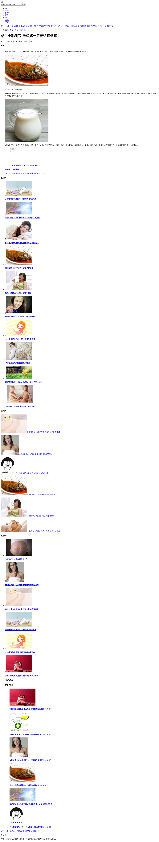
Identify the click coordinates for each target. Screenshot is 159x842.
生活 (7, 17)
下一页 (12, 161)
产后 (7, 15)
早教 (7, 22)
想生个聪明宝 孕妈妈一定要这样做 (100, 26)
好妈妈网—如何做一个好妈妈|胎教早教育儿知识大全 (21, 831)
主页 (11, 30)
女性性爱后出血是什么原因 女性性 (19, 26)
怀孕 (7, 13)
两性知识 (23, 30)
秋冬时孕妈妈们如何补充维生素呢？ (26, 165)
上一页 (12, 151)
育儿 (7, 20)
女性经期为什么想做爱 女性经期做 (73, 26)
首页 (7, 8)
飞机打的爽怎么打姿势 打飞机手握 (46, 26)
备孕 (7, 11)
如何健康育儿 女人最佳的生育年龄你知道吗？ (29, 173)
